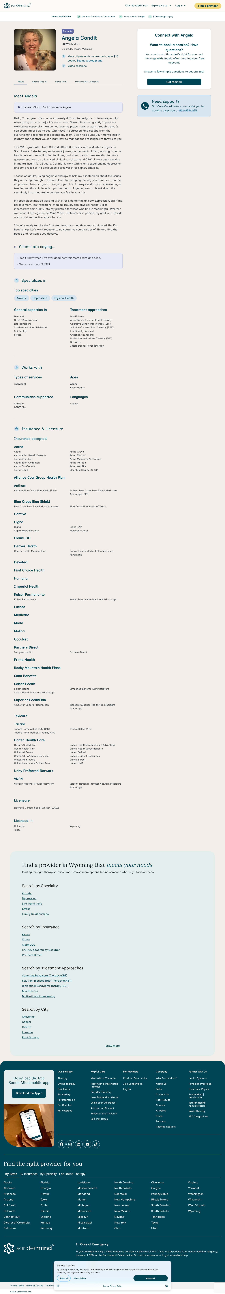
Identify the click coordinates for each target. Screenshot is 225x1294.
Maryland (83, 1194)
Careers (160, 1105)
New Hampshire (124, 1199)
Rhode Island (159, 1199)
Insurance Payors (199, 1089)
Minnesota (84, 1211)
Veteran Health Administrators (197, 1104)
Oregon (156, 1188)
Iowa (44, 1199)
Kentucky (46, 1228)
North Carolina (123, 1182)
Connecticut (12, 1216)
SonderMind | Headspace (196, 1096)
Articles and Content (102, 1108)
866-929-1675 (188, 110)
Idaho (44, 1205)
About (21, 81)
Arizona (8, 1199)
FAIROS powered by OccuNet (41, 950)
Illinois (45, 1211)
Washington (196, 1194)
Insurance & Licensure (87, 81)
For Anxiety (64, 1094)
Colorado (9, 1211)
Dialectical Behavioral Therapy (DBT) (45, 986)
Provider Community (135, 1078)
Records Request (166, 1126)
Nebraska (120, 1194)
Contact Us (162, 1094)
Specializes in (39, 81)
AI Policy (161, 1110)
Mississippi (84, 1222)
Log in (179, 5)
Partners (161, 1121)
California (10, 1205)
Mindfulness (30, 991)
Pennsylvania (159, 1194)
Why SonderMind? (136, 5)
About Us (161, 1083)
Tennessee (158, 1216)
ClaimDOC (28, 944)
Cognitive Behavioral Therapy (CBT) (44, 975)
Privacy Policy (17, 1285)
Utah (154, 1228)
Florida (45, 1182)
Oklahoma (157, 1182)
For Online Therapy (72, 1174)
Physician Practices (200, 1083)
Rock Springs (30, 1037)
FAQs (159, 1089)
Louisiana (83, 1182)
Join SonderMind (132, 1083)
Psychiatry (64, 1089)
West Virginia (196, 1205)
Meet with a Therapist (103, 1078)
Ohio (117, 1228)
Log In (127, 1089)
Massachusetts (87, 1188)
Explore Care (159, 5)
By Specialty (48, 1174)
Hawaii (45, 1194)
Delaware (10, 1228)
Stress (26, 908)
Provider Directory (101, 1092)
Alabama (9, 1188)
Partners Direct (32, 955)
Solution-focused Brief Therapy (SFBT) (46, 980)
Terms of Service (34, 1285)
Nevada (119, 1216)
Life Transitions (32, 903)
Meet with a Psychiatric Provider (104, 1085)
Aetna (26, 934)
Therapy (62, 1078)
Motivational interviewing (38, 996)
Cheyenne (28, 1016)
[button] (29, 1093)
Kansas (45, 1222)
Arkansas (10, 1194)
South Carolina (160, 1205)
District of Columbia (17, 1222)
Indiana (46, 1216)
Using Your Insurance (103, 1102)
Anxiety (27, 893)
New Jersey (121, 1205)
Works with (60, 81)
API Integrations (198, 1116)
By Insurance (29, 1174)
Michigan (83, 1205)
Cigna (26, 939)
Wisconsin (194, 1199)
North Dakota (123, 1188)
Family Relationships (35, 914)
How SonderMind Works (104, 1097)
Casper (26, 1022)
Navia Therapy (197, 1111)
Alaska (8, 1182)
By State (11, 1174)
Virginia (193, 1182)
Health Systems (198, 1078)
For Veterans (65, 1110)
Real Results (163, 1099)
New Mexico (122, 1211)
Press (159, 1116)
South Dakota (160, 1211)
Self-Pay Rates (99, 1118)
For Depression (66, 1099)
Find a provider (208, 5)
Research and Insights (104, 1113)
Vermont (193, 1188)
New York (120, 1222)
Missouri (82, 1216)
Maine (81, 1199)
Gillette (26, 1027)
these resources (152, 1255)
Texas (154, 1222)
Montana (83, 1228)
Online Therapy (66, 1083)
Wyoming (194, 1211)
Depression (29, 898)
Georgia (46, 1188)
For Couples (64, 1105)
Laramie (27, 1032)
